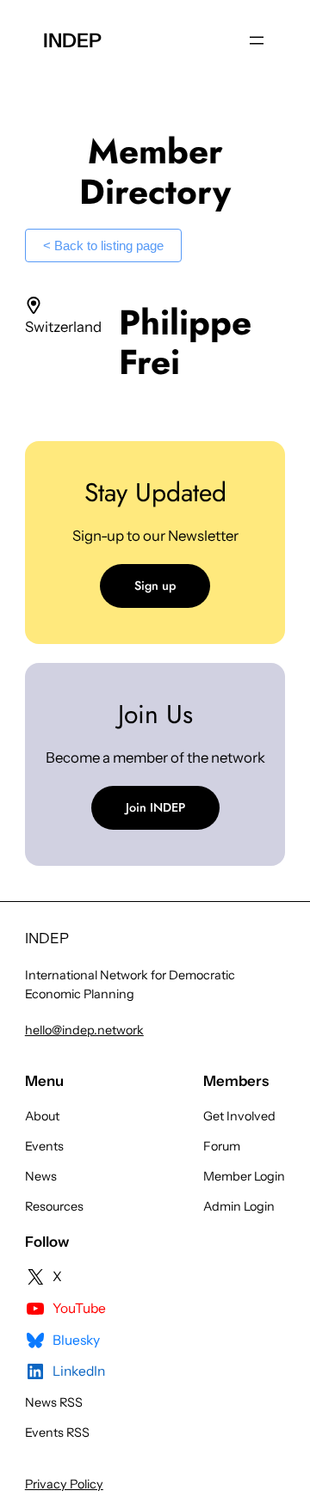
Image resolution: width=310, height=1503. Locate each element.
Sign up (155, 585)
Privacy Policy (64, 1484)
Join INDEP (155, 807)
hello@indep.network (84, 1030)
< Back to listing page (103, 245)
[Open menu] (256, 40)
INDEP (72, 40)
